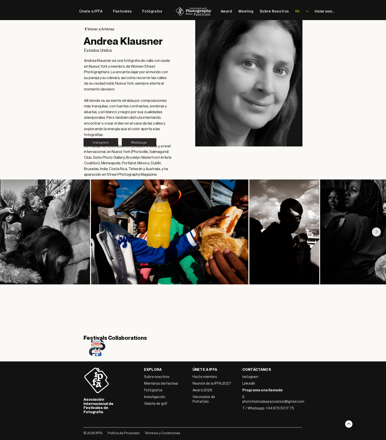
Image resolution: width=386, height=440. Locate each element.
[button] (122, 11)
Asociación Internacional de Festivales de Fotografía (98, 405)
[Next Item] (376, 231)
